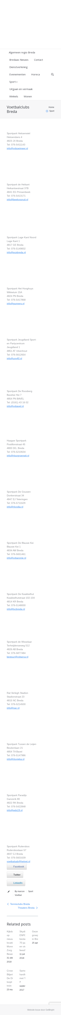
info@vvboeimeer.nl (17, 148)
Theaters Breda (26, 907)
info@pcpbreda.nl (16, 252)
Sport (51, 111)
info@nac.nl (13, 708)
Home (51, 107)
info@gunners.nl (15, 303)
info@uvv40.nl (14, 358)
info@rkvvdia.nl (15, 506)
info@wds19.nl (15, 810)
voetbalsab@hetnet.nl (18, 861)
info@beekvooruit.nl (17, 199)
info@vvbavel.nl (15, 406)
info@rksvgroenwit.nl (18, 455)
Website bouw (33, 1010)
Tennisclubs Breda (20, 904)
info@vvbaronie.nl (16, 558)
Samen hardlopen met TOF (24, 974)
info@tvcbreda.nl (16, 609)
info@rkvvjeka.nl (15, 759)
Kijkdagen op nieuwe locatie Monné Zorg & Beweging (12, 942)
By (20, 891)
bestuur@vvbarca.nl (17, 656)
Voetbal (18, 895)
